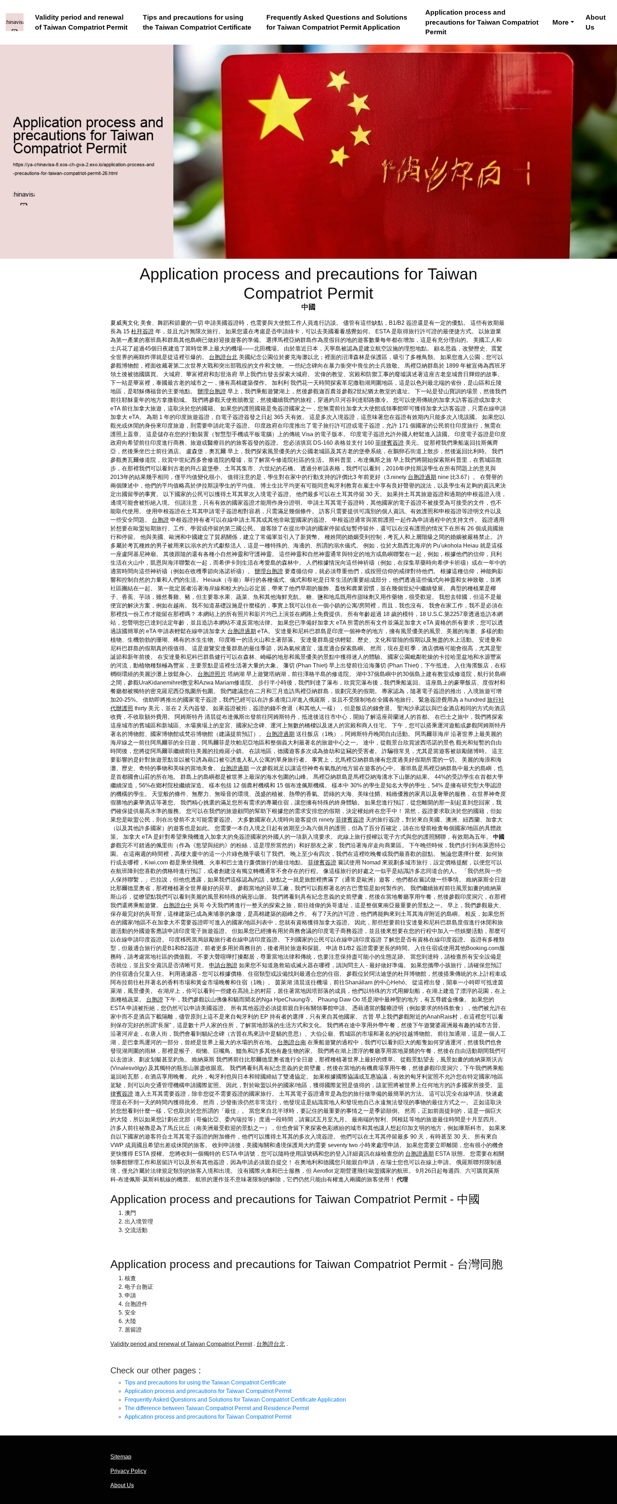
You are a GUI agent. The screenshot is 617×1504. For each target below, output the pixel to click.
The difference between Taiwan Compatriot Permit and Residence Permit (217, 1408)
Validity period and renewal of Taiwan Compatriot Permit (81, 22)
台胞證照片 (211, 674)
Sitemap (120, 1457)
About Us (596, 22)
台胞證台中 (177, 905)
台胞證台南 (291, 1042)
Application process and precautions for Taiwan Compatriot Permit (481, 22)
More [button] (560, 22)
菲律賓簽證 (389, 443)
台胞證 (160, 520)
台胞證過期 (422, 477)
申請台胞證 (223, 965)
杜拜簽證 (142, 331)
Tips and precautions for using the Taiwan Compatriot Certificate (197, 22)
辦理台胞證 (211, 391)
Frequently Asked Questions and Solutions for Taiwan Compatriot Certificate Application (235, 1400)
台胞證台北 (223, 357)
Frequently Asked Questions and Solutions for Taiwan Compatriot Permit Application (336, 22)
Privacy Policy (128, 1471)
